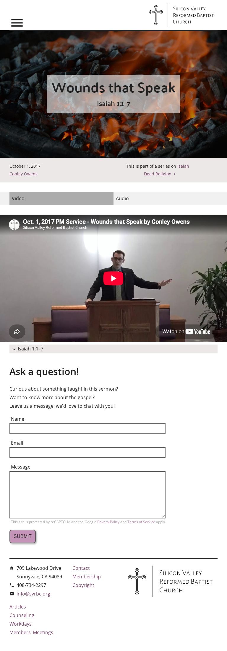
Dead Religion (158, 174)
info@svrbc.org (33, 593)
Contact (81, 568)
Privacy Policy (108, 521)
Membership (86, 576)
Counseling (21, 615)
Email (17, 443)
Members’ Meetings (31, 632)
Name (17, 419)
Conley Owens (23, 174)
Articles (17, 606)
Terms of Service (141, 521)
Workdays (20, 624)
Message (20, 467)
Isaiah (183, 166)
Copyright (83, 585)
